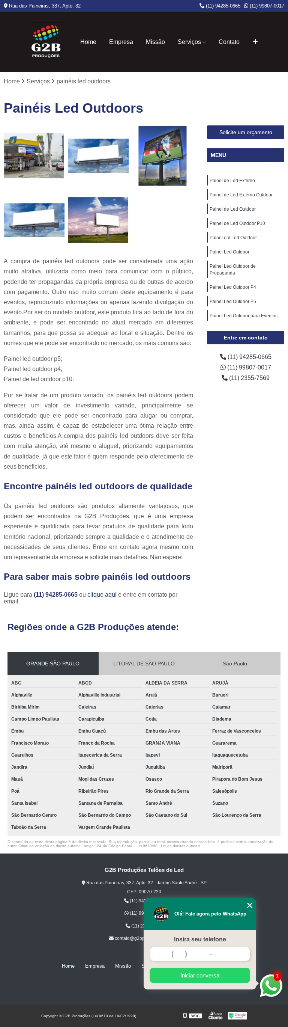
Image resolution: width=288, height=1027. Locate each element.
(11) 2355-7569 (249, 378)
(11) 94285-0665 (222, 6)
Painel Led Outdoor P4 (233, 287)
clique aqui (102, 594)
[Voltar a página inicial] (46, 42)
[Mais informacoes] (255, 42)
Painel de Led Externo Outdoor (241, 195)
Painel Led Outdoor (229, 252)
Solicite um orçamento (245, 132)
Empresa (121, 42)
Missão (155, 42)
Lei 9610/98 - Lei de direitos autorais (168, 846)
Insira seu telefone (200, 939)
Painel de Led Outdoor (233, 209)
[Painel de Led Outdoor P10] (34, 220)
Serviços (189, 42)
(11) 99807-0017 (266, 6)
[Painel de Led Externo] (34, 155)
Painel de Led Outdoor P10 (237, 223)
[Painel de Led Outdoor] (162, 155)
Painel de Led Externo (232, 180)
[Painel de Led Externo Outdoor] (98, 155)
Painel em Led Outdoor (233, 237)
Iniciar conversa (199, 975)
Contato (229, 42)
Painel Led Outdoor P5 (233, 301)
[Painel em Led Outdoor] (98, 220)
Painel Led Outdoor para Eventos (244, 315)
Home (88, 42)
